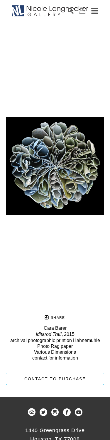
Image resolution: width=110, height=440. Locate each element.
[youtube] (78, 412)
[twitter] (43, 412)
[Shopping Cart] (82, 11)
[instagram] (55, 412)
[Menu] (94, 11)
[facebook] (67, 412)
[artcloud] (31, 412)
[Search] (71, 11)
